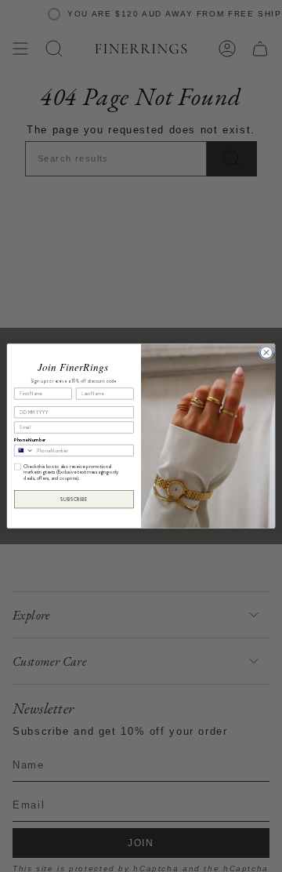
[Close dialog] (266, 352)
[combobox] (24, 450)
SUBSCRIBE (73, 499)
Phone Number (29, 439)
